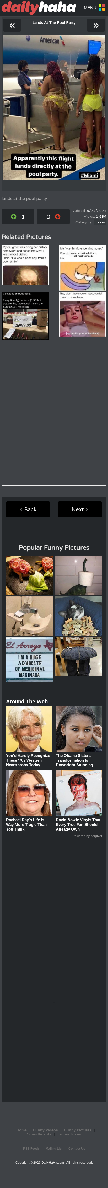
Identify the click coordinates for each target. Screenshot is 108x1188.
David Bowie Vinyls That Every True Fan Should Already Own (78, 824)
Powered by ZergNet (87, 836)
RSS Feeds (31, 1148)
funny (100, 222)
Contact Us (76, 1148)
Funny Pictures (77, 1130)
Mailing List (54, 1148)
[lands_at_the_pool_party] (54, 107)
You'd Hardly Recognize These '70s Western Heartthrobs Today (28, 760)
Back (30, 510)
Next (78, 510)
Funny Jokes (69, 1134)
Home (22, 1130)
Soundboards (39, 1134)
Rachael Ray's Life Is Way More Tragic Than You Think (26, 824)
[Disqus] (54, 412)
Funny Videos (45, 1130)
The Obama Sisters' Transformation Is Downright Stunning (74, 760)
